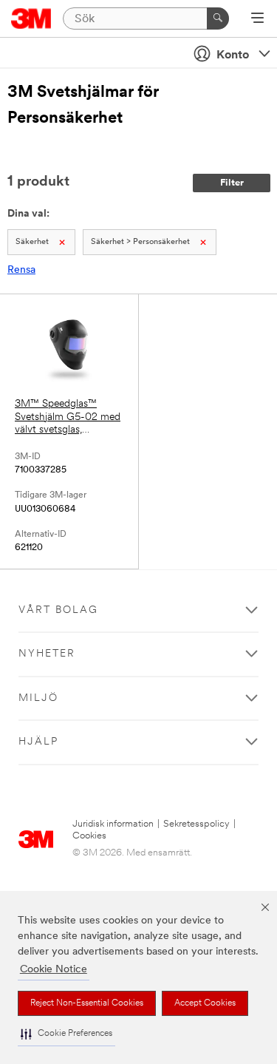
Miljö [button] (38, 698)
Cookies (89, 836)
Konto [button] (232, 55)
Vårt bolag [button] (58, 610)
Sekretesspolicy (196, 824)
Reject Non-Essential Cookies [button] (86, 1003)
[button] (66, 1034)
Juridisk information (113, 824)
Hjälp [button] (38, 742)
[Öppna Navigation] (257, 19)
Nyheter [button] (46, 654)
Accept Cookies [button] (205, 1003)
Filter (232, 183)
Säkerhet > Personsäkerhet (140, 242)
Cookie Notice (53, 969)
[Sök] (218, 18)
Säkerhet (32, 242)
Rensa (21, 270)
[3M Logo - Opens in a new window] (31, 18)
